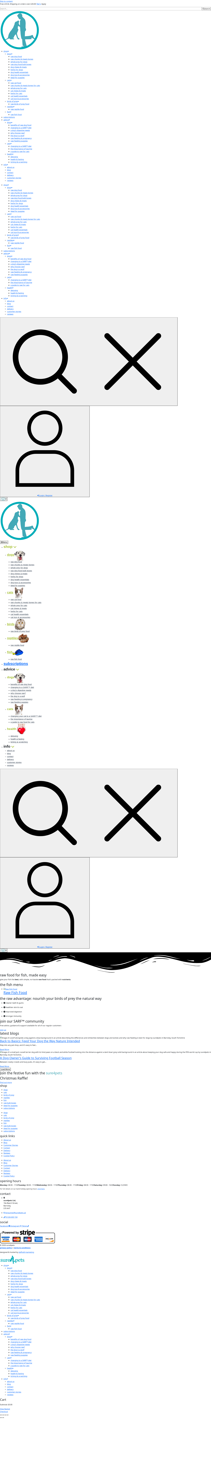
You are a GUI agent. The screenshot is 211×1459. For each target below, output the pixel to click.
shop (6, 51)
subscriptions (9, 117)
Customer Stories (11, 1145)
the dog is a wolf (17, 135)
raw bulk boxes (10, 1103)
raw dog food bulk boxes (21, 64)
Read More (4, 1049)
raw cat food (16, 83)
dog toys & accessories (20, 75)
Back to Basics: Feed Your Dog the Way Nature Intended (40, 1041)
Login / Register (46, 495)
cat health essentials (19, 96)
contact (10, 172)
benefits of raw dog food (21, 125)
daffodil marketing (26, 1252)
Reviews (7, 1153)
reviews (10, 180)
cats (8, 80)
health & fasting (17, 159)
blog (9, 170)
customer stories (14, 178)
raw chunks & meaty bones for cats (25, 85)
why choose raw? (18, 133)
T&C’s (38, 4)
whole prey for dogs (19, 62)
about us (10, 167)
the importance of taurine (21, 149)
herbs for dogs (17, 69)
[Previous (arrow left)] (1, 1417)
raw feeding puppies (19, 141)
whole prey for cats (19, 88)
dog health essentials (19, 72)
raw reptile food (17, 109)
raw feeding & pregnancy (21, 138)
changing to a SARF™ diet (21, 128)
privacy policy (6, 1248)
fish (8, 112)
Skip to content (6, 1)
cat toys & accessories (20, 99)
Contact (7, 1148)
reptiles (10, 106)
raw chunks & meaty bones (22, 59)
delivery (10, 175)
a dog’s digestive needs (20, 130)
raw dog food (16, 56)
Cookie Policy (9, 1156)
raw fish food (16, 114)
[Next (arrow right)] (3, 1417)
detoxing (14, 157)
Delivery (7, 1150)
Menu (4, 542)
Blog (5, 1142)
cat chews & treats (18, 91)
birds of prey (12, 101)
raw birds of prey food (20, 104)
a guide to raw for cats (20, 151)
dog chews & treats (19, 67)
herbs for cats (16, 93)
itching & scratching (19, 162)
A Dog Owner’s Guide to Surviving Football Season (36, 1058)
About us (7, 1140)
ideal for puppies (18, 77)
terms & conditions (22, 1248)
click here (41, 1189)
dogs (9, 54)
